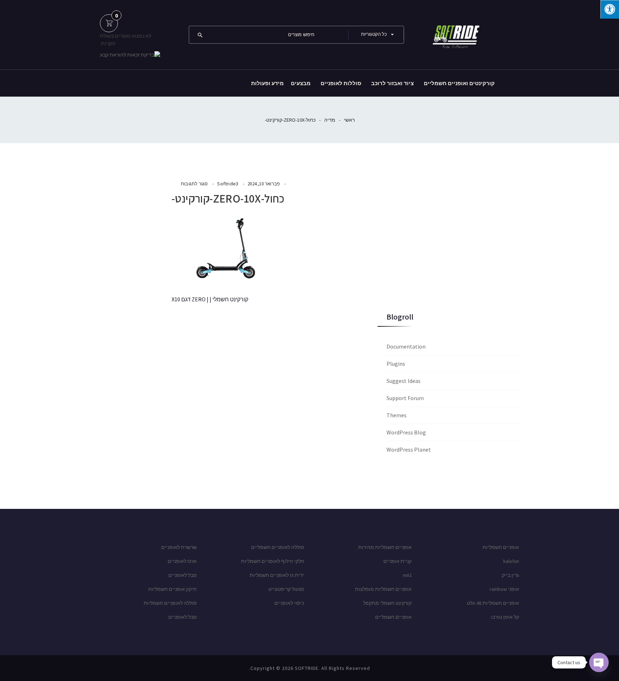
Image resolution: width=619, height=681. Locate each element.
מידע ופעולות (267, 83)
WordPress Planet (409, 449)
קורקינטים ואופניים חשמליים (459, 83)
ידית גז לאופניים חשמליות (277, 575)
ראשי (349, 120)
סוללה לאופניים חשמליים (277, 547)
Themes (397, 415)
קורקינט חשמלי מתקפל (387, 603)
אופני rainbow (504, 589)
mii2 (407, 575)
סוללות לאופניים (341, 83)
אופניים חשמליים (393, 617)
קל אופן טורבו (505, 617)
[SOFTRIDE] (454, 34)
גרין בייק (510, 575)
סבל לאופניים (182, 575)
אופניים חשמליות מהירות (385, 547)
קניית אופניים (397, 561)
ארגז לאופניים (182, 561)
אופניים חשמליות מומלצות (383, 589)
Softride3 (227, 183)
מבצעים (301, 83)
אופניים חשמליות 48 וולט (493, 603)
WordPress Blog (406, 432)
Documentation (406, 346)
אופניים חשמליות (501, 547)
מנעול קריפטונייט (286, 589)
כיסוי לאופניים (289, 603)
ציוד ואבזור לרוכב (392, 83)
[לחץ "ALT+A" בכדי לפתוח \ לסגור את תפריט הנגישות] (609, 9)
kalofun (511, 561)
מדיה (329, 120)
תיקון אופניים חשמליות (172, 589)
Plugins (396, 363)
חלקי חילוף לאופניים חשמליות (272, 561)
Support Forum (405, 398)
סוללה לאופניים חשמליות (170, 603)
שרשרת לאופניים (179, 547)
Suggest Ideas (404, 380)
